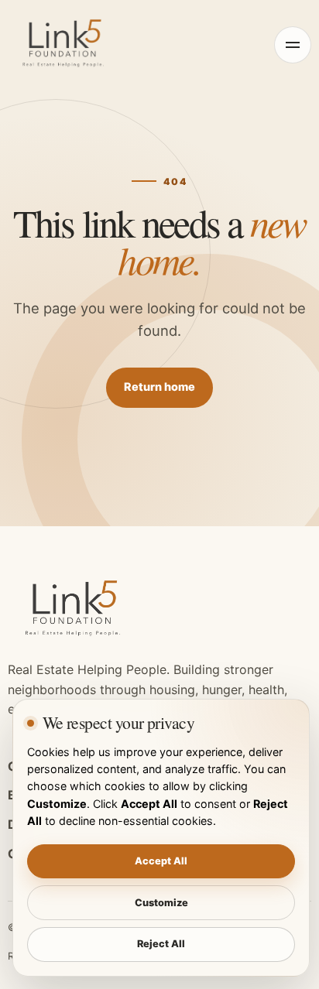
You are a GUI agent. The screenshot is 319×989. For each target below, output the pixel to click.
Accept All (161, 861)
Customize (161, 903)
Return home (159, 386)
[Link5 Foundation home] (66, 44)
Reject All (161, 944)
